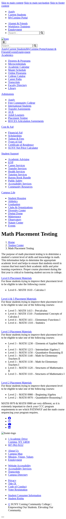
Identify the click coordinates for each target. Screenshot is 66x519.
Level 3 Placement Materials (16, 331)
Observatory (14, 219)
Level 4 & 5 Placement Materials (18, 298)
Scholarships (15, 135)
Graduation (14, 204)
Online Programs (17, 73)
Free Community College (21, 102)
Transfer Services (17, 168)
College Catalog (16, 76)
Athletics (13, 201)
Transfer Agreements (19, 108)
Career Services (16, 165)
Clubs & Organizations (20, 207)
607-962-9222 (15, 445)
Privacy (12, 480)
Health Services (16, 171)
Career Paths (15, 79)
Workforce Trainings (19, 26)
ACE (11, 112)
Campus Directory (18, 474)
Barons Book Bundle (19, 177)
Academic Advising (18, 159)
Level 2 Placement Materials (16, 382)
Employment (15, 29)
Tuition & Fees (16, 138)
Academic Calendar (18, 66)
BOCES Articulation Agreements (26, 121)
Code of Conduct (17, 486)
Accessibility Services (19, 183)
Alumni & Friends (18, 23)
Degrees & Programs (19, 60)
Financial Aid (15, 132)
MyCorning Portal (18, 17)
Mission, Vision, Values (20, 456)
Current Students (17, 14)
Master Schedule (17, 70)
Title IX (12, 483)
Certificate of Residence (21, 144)
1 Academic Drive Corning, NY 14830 (19, 440)
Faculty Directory (17, 85)
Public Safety (15, 180)
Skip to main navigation (36, 2)
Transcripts (14, 82)
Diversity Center (17, 210)
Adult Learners (16, 115)
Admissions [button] (7, 94)
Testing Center (16, 245)
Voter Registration (17, 489)
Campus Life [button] (8, 192)
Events (13, 52)
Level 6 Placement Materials (16, 278)
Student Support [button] (10, 153)
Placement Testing (18, 118)
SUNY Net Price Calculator (23, 147)
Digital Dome (15, 213)
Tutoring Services (17, 174)
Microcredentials (17, 63)
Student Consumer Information (24, 495)
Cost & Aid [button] (7, 126)
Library (12, 88)
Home (11, 242)
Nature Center (15, 222)
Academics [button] (7, 55)
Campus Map (15, 453)
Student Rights (16, 498)
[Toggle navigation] (3, 42)
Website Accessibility (19, 465)
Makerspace (14, 216)
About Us (13, 450)
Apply (11, 11)
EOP (10, 162)
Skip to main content (12, 2)
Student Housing (17, 198)
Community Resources (20, 186)
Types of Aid (15, 141)
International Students (19, 105)
